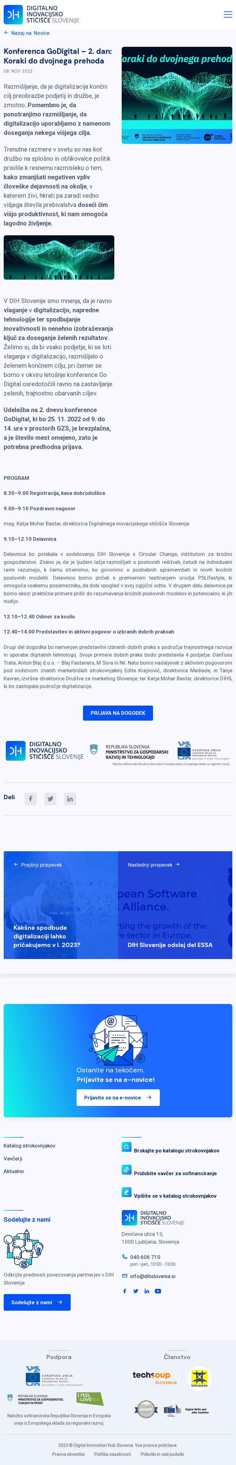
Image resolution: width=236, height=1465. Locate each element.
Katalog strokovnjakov (29, 1146)
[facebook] (31, 799)
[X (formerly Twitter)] (50, 799)
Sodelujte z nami (31, 1302)
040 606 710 (145, 1257)
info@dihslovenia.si (152, 1276)
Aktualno (14, 1171)
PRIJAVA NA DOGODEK (118, 713)
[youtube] (158, 1291)
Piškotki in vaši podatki (162, 1454)
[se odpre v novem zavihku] (59, 1378)
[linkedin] (70, 799)
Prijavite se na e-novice (112, 1098)
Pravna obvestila (68, 1454)
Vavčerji (13, 1158)
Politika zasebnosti (112, 1454)
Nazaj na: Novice (30, 33)
